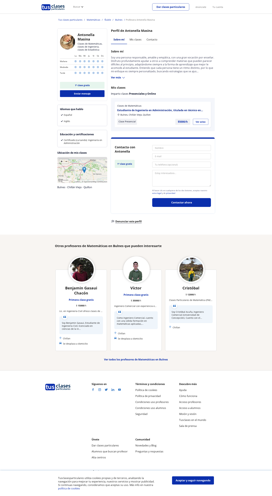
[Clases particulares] (53, 11)
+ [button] (62, 161)
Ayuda (183, 390)
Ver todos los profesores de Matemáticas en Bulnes (136, 359)
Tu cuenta (217, 7)
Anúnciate (201, 7)
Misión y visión (187, 414)
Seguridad (141, 414)
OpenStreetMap (90, 181)
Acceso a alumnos (190, 408)
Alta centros (99, 457)
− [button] (66, 161)
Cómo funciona (188, 396)
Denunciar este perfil (128, 221)
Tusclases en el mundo (192, 420)
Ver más (116, 77)
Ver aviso (201, 121)
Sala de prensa (188, 426)
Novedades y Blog (145, 445)
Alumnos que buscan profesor (110, 451)
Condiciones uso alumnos (150, 408)
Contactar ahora (181, 202)
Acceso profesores (190, 402)
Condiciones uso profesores (152, 402)
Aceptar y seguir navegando (193, 480)
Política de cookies (146, 390)
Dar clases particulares (170, 7)
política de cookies (69, 488)
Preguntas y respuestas (149, 451)
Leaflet (77, 181)
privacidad (170, 193)
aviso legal (157, 193)
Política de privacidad (148, 396)
